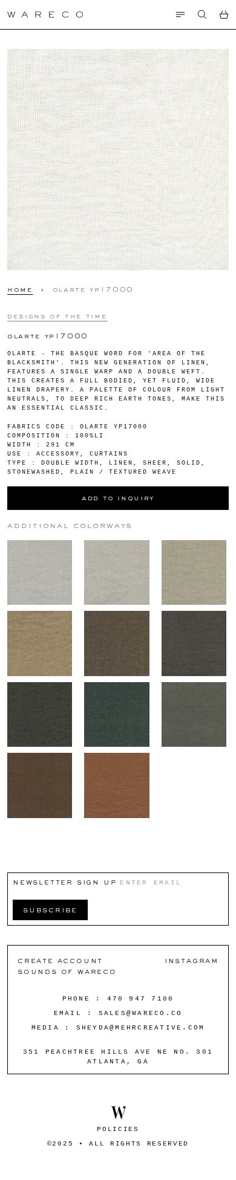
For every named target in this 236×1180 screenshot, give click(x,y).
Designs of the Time (57, 316)
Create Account (60, 960)
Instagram (191, 960)
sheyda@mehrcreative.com (140, 1027)
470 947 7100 (140, 998)
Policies (118, 1129)
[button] (202, 14)
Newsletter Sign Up (64, 881)
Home (20, 289)
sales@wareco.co (141, 1013)
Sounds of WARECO (67, 971)
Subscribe (50, 909)
